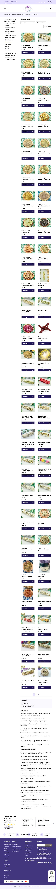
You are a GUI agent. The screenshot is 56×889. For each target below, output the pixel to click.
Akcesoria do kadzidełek (10, 53)
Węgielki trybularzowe (10, 55)
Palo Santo (7, 46)
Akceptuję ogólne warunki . (44, 848)
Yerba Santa (8, 51)
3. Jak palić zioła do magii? (28, 706)
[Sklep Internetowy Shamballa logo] (28, 8)
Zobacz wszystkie (8, 826)
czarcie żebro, (23, 764)
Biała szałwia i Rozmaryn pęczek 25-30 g (28, 550)
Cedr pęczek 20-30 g (43, 310)
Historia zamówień (16, 846)
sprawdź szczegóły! (8, 3)
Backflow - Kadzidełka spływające (10, 32)
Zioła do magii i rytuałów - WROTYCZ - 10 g (44, 179)
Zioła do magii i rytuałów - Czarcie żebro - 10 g (44, 550)
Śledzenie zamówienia (17, 849)
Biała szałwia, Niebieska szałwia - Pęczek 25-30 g (28, 444)
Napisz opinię (7, 828)
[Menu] (5, 8)
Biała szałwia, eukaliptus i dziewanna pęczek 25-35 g (44, 629)
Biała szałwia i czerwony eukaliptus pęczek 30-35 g (28, 629)
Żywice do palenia (9, 39)
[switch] (51, 880)
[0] (51, 8)
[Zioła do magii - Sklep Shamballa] (28, 37)
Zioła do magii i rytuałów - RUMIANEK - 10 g (44, 206)
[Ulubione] (34, 31)
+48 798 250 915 (31, 860)
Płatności (6, 858)
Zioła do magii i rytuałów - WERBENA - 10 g (27, 153)
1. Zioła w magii (25, 703)
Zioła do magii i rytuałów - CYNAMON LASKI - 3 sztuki (27, 259)
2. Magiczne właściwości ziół (28, 705)
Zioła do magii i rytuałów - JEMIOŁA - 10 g (28, 206)
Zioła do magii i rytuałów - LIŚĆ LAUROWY (26, 232)
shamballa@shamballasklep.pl (31, 858)
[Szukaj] (8, 8)
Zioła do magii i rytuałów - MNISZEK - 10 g (43, 126)
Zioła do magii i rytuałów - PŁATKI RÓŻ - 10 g (28, 338)
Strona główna (7, 14)
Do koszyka (25, 52)
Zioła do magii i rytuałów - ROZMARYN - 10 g (28, 126)
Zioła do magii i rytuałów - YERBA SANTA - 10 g (42, 259)
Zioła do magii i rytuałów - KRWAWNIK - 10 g (28, 73)
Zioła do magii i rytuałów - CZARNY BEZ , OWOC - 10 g (44, 232)
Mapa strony (7, 864)
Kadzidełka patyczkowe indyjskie (10, 24)
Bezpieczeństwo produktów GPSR (7, 875)
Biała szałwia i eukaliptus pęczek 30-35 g (27, 470)
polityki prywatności (43, 849)
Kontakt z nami (15, 851)
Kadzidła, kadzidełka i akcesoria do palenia (21, 14)
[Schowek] (47, 8)
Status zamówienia (40, 2)
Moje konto (15, 844)
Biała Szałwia (8, 44)
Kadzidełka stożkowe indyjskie (10, 28)
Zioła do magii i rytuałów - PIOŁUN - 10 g (44, 73)
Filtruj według (48, 26)
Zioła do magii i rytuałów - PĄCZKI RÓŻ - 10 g (28, 285)
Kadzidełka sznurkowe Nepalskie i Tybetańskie (10, 58)
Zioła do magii (8, 42)
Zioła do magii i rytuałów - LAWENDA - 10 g (44, 100)
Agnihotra (7, 48)
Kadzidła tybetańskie (10, 37)
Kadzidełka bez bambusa (10, 35)
